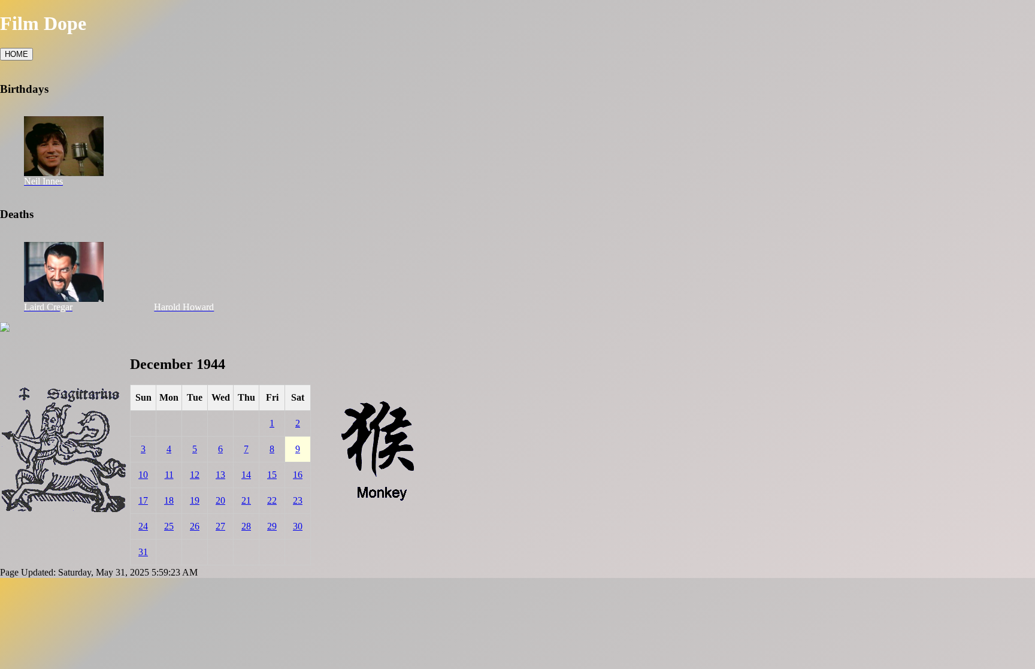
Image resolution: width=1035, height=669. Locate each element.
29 (272, 526)
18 (169, 500)
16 (297, 475)
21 (246, 500)
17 (143, 500)
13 (220, 475)
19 (194, 500)
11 (169, 475)
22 (272, 500)
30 (297, 526)
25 (169, 526)
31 (143, 552)
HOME (16, 54)
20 (220, 500)
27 (220, 526)
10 (143, 475)
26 (194, 526)
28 (246, 526)
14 (246, 475)
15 (272, 475)
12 (194, 475)
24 (143, 526)
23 (297, 500)
